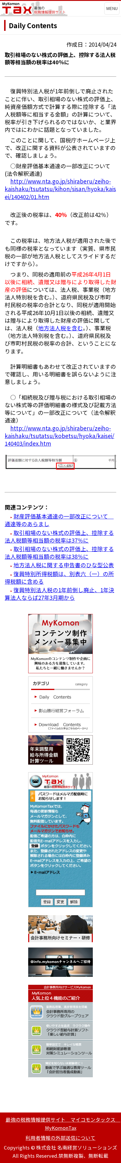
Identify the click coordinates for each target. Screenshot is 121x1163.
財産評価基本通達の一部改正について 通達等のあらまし (59, 520)
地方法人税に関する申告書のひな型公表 (64, 565)
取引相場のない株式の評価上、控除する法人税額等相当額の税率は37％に (59, 536)
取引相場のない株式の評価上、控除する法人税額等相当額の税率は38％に (59, 552)
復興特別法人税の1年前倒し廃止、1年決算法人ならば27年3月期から (59, 593)
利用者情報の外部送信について (60, 1137)
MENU (111, 8)
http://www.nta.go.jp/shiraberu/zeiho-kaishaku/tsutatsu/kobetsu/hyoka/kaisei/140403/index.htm (59, 435)
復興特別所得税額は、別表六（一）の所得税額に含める (59, 577)
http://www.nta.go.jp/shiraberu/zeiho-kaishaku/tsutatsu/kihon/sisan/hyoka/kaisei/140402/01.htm (60, 188)
